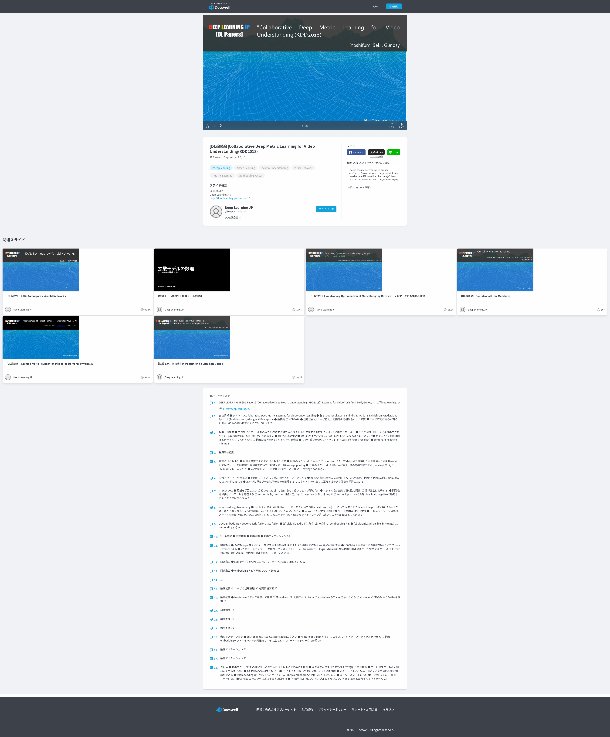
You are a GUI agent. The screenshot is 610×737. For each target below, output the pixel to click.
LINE (395, 152)
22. (216, 659)
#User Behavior (303, 168)
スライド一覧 (326, 209)
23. (216, 668)
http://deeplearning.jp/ (236, 409)
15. (216, 589)
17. (216, 610)
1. (215, 403)
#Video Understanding (274, 168)
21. (216, 650)
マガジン (388, 709)
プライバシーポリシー (332, 709)
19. (216, 628)
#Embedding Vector (250, 175)
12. (216, 562)
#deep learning (221, 168)
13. (216, 571)
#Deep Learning (245, 168)
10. (216, 537)
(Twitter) (378, 152)
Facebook (358, 152)
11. (216, 546)
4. (215, 453)
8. (215, 507)
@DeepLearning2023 (236, 211)
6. (215, 478)
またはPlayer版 (376, 156)
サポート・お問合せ (364, 709)
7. (215, 491)
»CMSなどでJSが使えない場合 (374, 163)
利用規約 (307, 709)
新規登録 (394, 6)
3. (215, 432)
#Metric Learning (222, 175)
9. (215, 524)
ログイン (376, 6)
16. (216, 598)
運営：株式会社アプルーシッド (276, 709)
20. (216, 637)
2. (215, 416)
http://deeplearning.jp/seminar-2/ (230, 198)
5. (215, 462)
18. (216, 619)
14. (216, 580)
